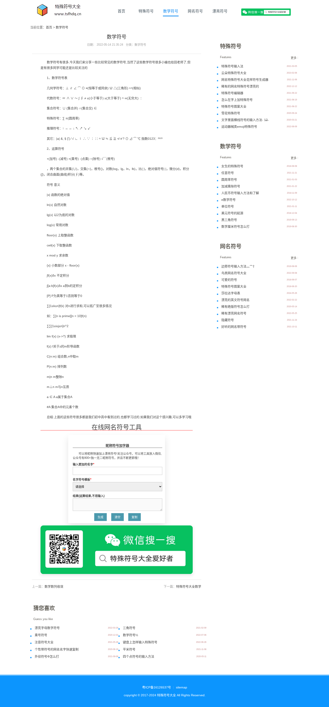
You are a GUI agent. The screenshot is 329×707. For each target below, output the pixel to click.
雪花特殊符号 (230, 113)
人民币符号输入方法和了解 (240, 193)
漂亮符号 (220, 11)
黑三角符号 (229, 220)
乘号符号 (41, 635)
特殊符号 (146, 11)
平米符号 (129, 649)
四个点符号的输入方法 (138, 656)
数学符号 (170, 11)
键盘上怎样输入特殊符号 (140, 642)
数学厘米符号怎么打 (235, 226)
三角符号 (129, 628)
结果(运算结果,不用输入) (89, 495)
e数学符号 (228, 199)
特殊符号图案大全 (233, 106)
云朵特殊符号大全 (233, 73)
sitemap (181, 687)
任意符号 (227, 173)
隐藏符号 (227, 320)
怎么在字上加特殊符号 (237, 100)
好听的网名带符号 (233, 326)
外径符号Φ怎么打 (47, 656)
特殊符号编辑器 (232, 93)
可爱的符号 (229, 280)
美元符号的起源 (232, 213)
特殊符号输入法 (232, 66)
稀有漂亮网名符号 (233, 313)
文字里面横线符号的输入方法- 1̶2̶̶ (244, 120)
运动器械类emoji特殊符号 (239, 126)
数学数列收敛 (54, 586)
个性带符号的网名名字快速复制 (57, 649)
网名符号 (195, 11)
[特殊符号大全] (59, 11)
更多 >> (296, 57)
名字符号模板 (82, 479)
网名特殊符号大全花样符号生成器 (244, 79)
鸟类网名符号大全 (233, 273)
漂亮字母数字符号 (47, 628)
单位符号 (227, 206)
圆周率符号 (229, 179)
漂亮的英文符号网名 (235, 300)
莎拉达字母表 (230, 293)
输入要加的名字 (83, 464)
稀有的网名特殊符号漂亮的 (240, 86)
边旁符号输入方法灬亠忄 (238, 266)
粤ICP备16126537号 (156, 687)
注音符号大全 (44, 642)
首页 (121, 11)
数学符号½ (130, 635)
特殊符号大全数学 (188, 586)
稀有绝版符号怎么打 (235, 306)
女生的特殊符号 (232, 166)
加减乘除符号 (230, 186)
